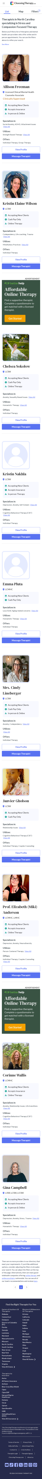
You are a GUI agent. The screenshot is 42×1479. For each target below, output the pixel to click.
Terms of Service (13, 1442)
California (26, 1317)
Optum (4, 1406)
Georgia (5, 1330)
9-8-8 (10, 1431)
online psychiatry (8, 1278)
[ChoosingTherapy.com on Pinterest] (35, 1465)
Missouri (5, 1341)
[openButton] (4, 3)
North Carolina (7, 1344)
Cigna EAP (5, 1392)
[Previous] (15, 1287)
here (35, 1281)
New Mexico (26, 1342)
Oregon (25, 1348)
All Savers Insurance (9, 1381)
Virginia (5, 1364)
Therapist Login (12, 1453)
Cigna (4, 1390)
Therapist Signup (27, 1453)
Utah (24, 1351)
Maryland (5, 1336)
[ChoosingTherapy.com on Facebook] (16, 1465)
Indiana (25, 1328)
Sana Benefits (7, 1408)
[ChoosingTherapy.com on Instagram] (30, 1465)
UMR (3, 1411)
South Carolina (7, 1347)
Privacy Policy (27, 1442)
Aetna (4, 1378)
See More (5, 44)
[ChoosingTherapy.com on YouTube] (7, 1465)
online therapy (31, 1275)
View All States (7, 1367)
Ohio (24, 1345)
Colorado (25, 1320)
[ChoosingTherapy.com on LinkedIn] (26, 1465)
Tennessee (6, 1361)
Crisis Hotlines (25, 1450)
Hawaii (24, 1323)
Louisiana (5, 1333)
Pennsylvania (7, 1356)
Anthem (5, 1384)
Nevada (25, 1340)
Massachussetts (8, 1339)
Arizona (25, 1314)
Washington (26, 1354)
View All (6, 126)
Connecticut (6, 1317)
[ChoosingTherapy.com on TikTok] (11, 1465)
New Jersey (6, 1350)
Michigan (25, 1334)
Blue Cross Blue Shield (10, 1387)
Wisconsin (26, 1356)
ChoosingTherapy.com (16, 1457)
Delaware (5, 1320)
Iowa (24, 1331)
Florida (4, 1327)
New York (5, 1353)
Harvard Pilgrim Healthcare (7, 1396)
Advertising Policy (28, 1446)
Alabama (5, 1314)
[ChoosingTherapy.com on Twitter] (21, 1465)
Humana (5, 1400)
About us (30, 1457)
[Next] (27, 1287)
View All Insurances (9, 1419)
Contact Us (13, 1450)
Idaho (24, 1325)
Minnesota (26, 1337)
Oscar (4, 1403)
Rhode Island (6, 1358)
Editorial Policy (13, 1446)
